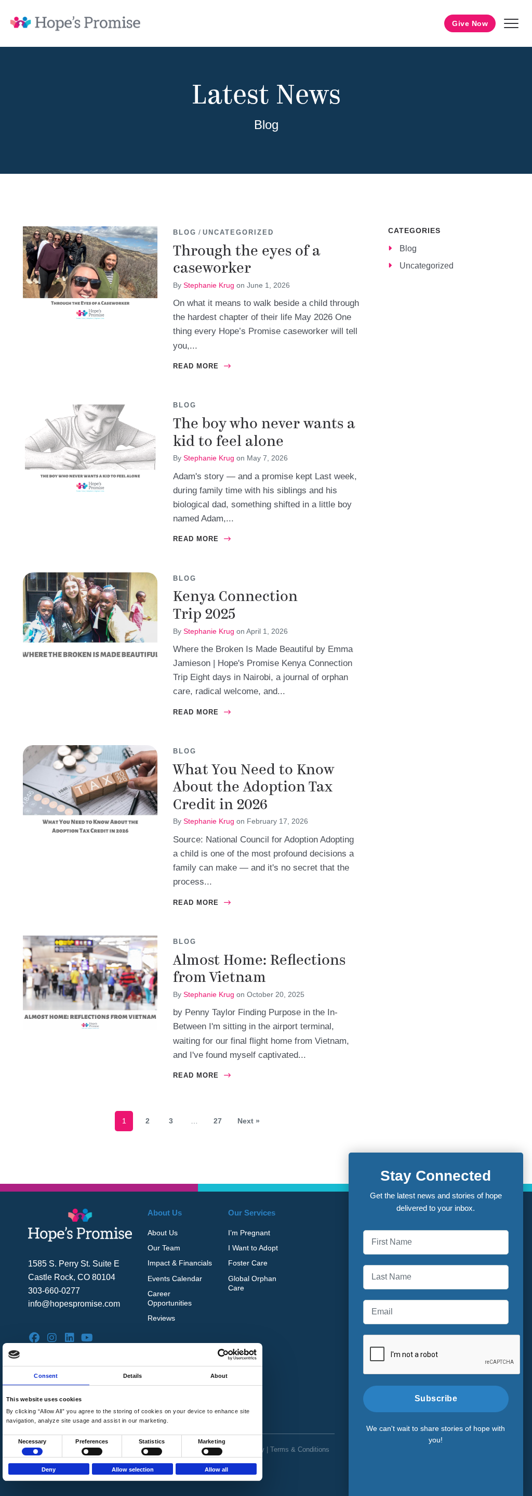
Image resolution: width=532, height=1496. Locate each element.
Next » (248, 1121)
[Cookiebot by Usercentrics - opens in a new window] (211, 1354)
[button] (511, 23)
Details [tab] (132, 1376)
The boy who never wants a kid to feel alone (264, 432)
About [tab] (219, 1376)
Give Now (470, 23)
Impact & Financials (180, 1263)
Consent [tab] (46, 1376)
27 (218, 1121)
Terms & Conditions (299, 1449)
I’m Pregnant (249, 1233)
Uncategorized (238, 232)
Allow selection (133, 1469)
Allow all (216, 1469)
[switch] (92, 1451)
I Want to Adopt (253, 1248)
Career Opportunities (170, 1298)
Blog (184, 232)
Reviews (161, 1318)
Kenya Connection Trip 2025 (235, 605)
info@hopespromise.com (74, 1303)
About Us (163, 1233)
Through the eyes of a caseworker (247, 259)
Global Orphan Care (252, 1283)
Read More (202, 366)
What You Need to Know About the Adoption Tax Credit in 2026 (253, 787)
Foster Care (248, 1263)
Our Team (164, 1248)
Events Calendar (175, 1278)
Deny (49, 1469)
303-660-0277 (54, 1290)
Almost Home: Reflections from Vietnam (259, 969)
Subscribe (436, 1398)
